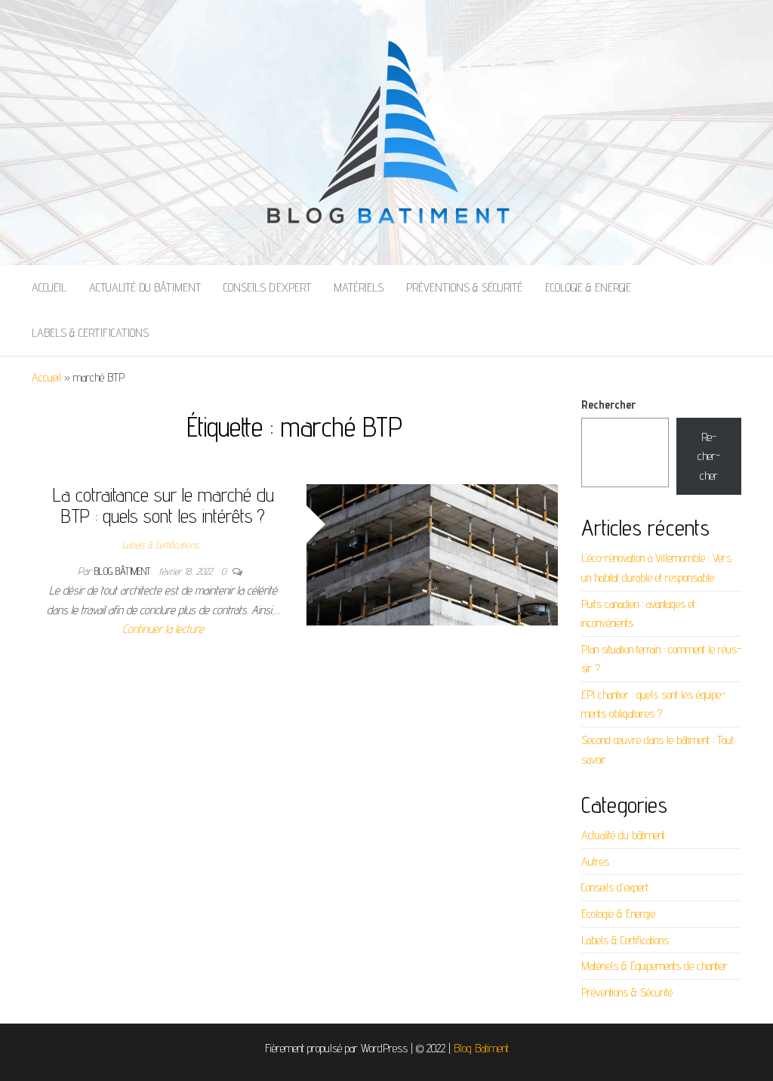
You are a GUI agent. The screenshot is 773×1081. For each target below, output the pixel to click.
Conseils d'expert (614, 887)
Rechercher (608, 404)
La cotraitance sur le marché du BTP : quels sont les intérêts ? (163, 505)
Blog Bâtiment (123, 571)
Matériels (358, 287)
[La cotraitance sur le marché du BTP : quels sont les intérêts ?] (432, 554)
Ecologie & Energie (588, 287)
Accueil (49, 287)
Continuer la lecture (163, 629)
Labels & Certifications (90, 333)
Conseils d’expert (267, 287)
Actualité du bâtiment (145, 287)
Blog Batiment (481, 1048)
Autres (595, 861)
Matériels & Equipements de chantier (654, 966)
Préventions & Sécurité (464, 287)
